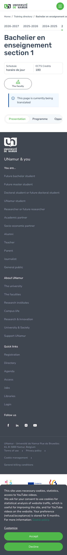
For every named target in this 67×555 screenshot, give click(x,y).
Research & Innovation (18, 319)
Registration (12, 355)
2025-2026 (30, 26)
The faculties (12, 294)
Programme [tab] (40, 119)
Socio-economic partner (19, 226)
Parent (8, 251)
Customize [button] (11, 528)
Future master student (18, 184)
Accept (33, 536)
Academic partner (15, 217)
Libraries (9, 396)
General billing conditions (18, 464)
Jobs (7, 388)
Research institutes (16, 303)
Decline (33, 547)
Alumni (8, 234)
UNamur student (14, 201)
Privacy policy (33, 450)
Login (7, 404)
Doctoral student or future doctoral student (31, 193)
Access (8, 379)
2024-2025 (49, 26)
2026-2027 (11, 26)
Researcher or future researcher (24, 209)
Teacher (9, 242)
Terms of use (11, 450)
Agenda (9, 371)
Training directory (23, 16)
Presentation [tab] (17, 119)
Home (7, 16)
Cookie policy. (41, 520)
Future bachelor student (19, 176)
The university (13, 286)
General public (13, 267)
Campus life (11, 311)
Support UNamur (15, 336)
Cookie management (16, 457)
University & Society (17, 327)
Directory (10, 363)
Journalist (10, 259)
